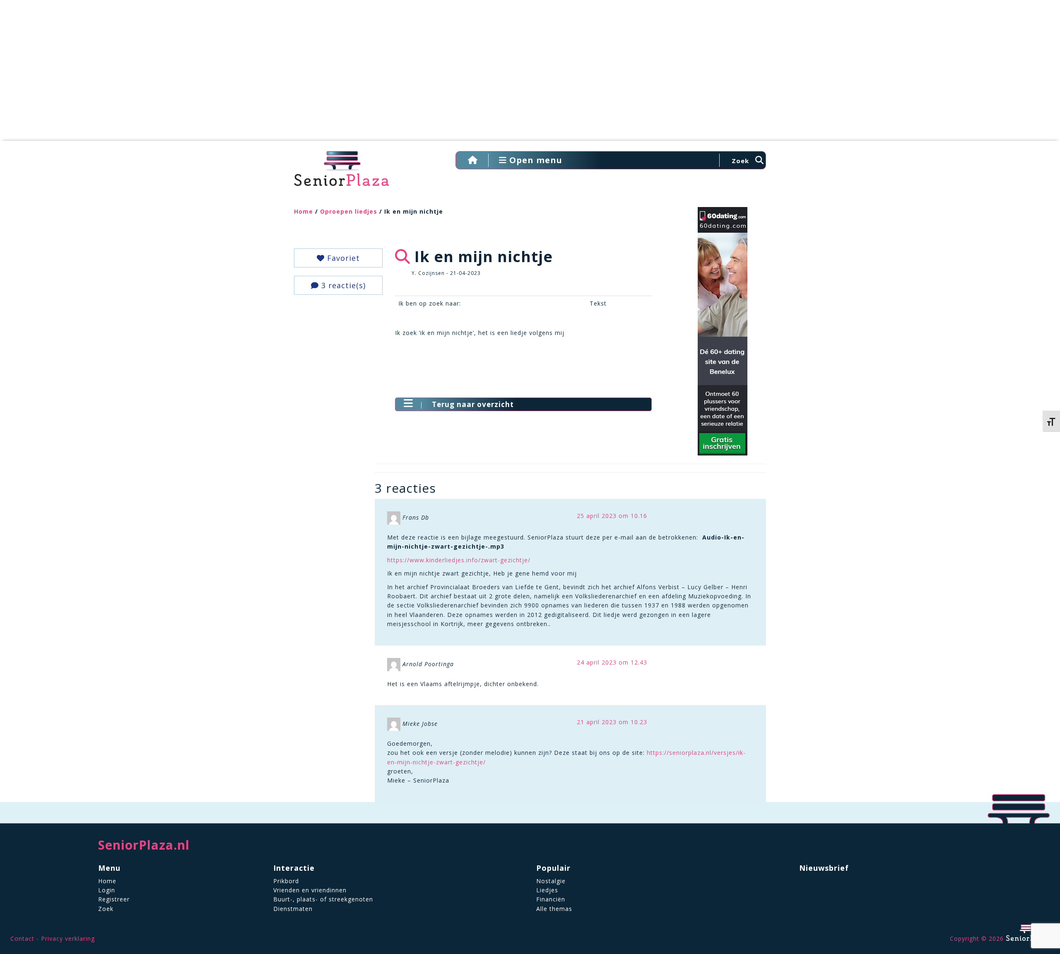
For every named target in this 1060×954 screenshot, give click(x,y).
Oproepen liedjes (348, 211)
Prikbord (286, 881)
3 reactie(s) (342, 285)
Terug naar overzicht (473, 404)
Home (303, 211)
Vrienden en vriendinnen (310, 890)
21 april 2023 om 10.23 (612, 722)
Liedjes (547, 890)
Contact (22, 938)
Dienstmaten (293, 909)
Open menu (534, 160)
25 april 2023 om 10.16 (612, 516)
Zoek (105, 909)
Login (106, 890)
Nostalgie (551, 881)
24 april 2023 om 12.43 (612, 662)
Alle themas (554, 909)
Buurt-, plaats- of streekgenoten (323, 899)
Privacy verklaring (68, 938)
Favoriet (342, 258)
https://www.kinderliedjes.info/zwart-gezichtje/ (458, 560)
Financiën (550, 899)
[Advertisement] (530, 74)
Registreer (114, 899)
